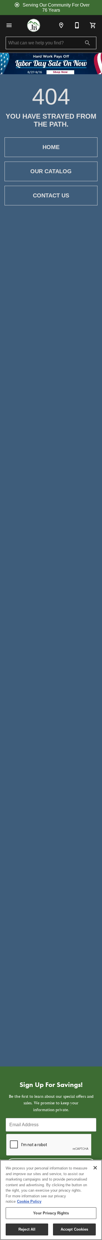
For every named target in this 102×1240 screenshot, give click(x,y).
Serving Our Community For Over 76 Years (56, 8)
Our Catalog (51, 171)
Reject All (26, 1229)
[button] (9, 25)
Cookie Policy (29, 1201)
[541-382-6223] (77, 25)
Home (51, 147)
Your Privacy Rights (51, 1213)
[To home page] (33, 25)
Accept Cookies (74, 1229)
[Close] (95, 1167)
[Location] (61, 25)
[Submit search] (87, 43)
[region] (51, 1200)
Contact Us (51, 195)
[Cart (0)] (93, 25)
